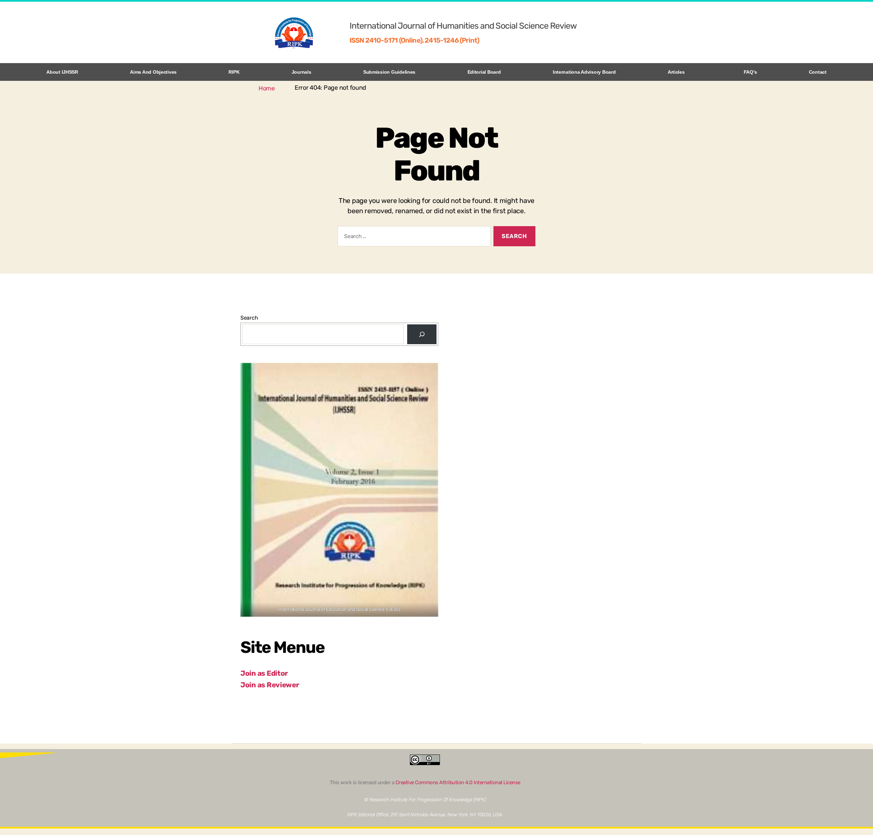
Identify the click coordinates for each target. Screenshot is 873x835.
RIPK (233, 72)
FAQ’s (750, 72)
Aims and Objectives (153, 72)
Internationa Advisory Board (584, 72)
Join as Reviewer (269, 684)
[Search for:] (413, 237)
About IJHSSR (62, 72)
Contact (818, 72)
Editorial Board (484, 72)
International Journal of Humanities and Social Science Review (463, 26)
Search (249, 317)
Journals (301, 72)
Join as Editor (264, 673)
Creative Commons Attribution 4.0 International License (458, 782)
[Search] (421, 334)
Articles (676, 72)
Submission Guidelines (389, 72)
